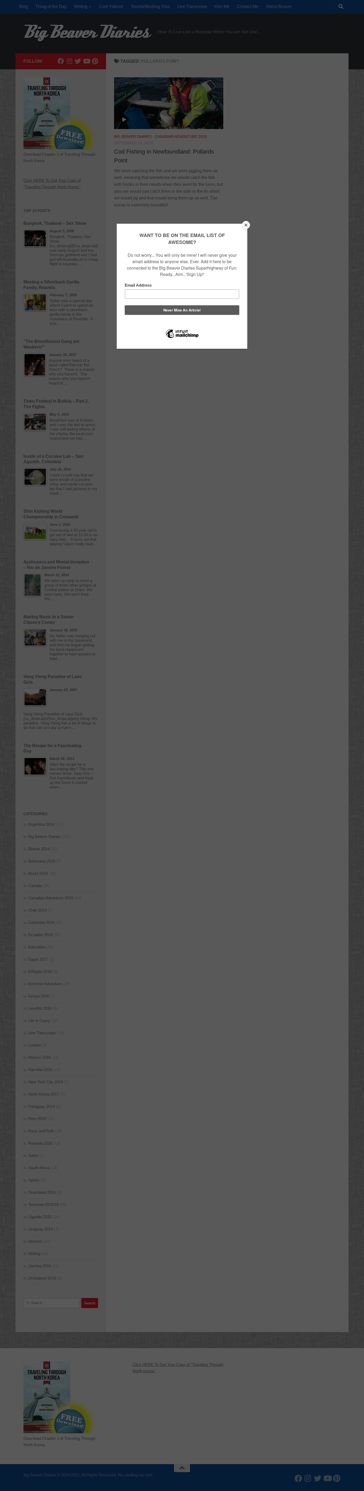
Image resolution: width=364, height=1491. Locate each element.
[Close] (246, 225)
